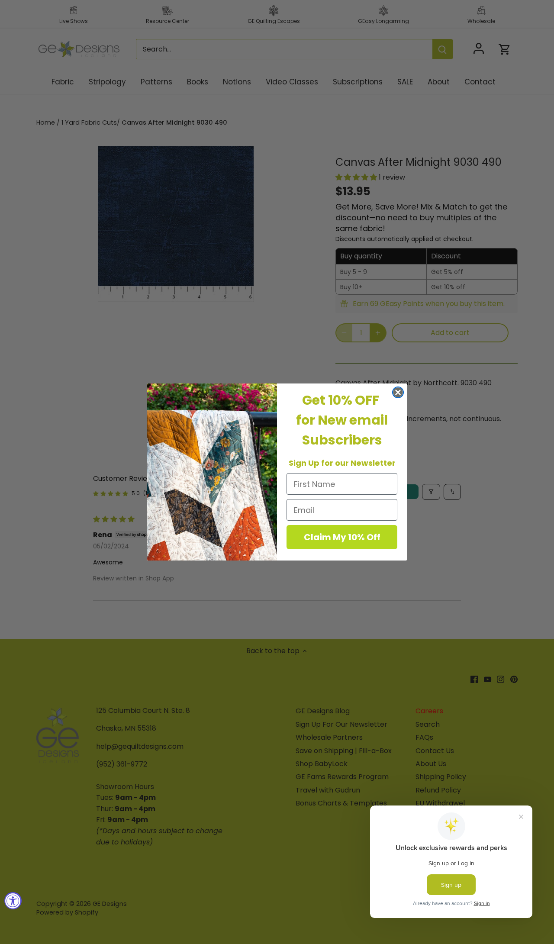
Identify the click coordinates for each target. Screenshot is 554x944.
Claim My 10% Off (342, 537)
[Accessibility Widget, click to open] (13, 900)
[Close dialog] (398, 392)
